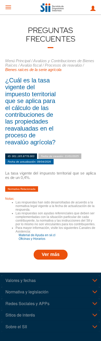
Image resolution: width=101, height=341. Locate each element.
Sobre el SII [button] (16, 327)
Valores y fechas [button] (20, 280)
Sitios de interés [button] (20, 315)
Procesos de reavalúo (63, 65)
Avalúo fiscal (31, 65)
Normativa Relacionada (21, 189)
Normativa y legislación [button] (26, 292)
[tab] (50, 280)
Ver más (51, 254)
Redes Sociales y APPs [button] (27, 303)
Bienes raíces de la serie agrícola (33, 69)
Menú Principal (17, 61)
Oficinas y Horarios (32, 239)
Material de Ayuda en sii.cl (37, 235)
